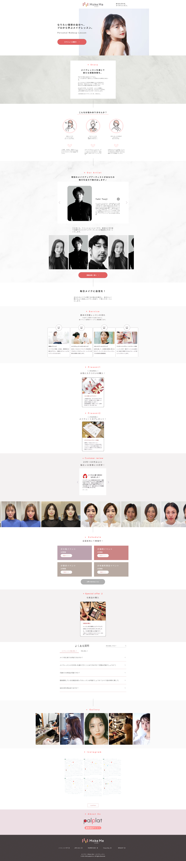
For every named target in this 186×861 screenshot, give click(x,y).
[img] (59, 340)
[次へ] (126, 202)
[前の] (59, 202)
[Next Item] (131, 252)
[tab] (69, 651)
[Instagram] (118, 199)
